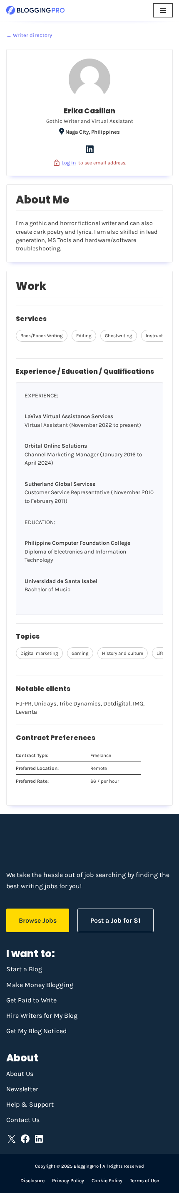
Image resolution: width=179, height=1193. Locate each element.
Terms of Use (144, 1180)
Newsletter (22, 1089)
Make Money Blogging (39, 985)
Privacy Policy (68, 1180)
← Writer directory (29, 35)
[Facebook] (25, 1139)
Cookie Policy (107, 1180)
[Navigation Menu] (163, 10)
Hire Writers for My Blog (41, 1015)
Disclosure (32, 1180)
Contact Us (23, 1120)
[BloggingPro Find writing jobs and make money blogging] (35, 10)
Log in (69, 163)
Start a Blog (24, 969)
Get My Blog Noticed (36, 1031)
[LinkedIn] (90, 152)
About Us (19, 1074)
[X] (11, 1139)
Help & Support (30, 1104)
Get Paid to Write (31, 1000)
